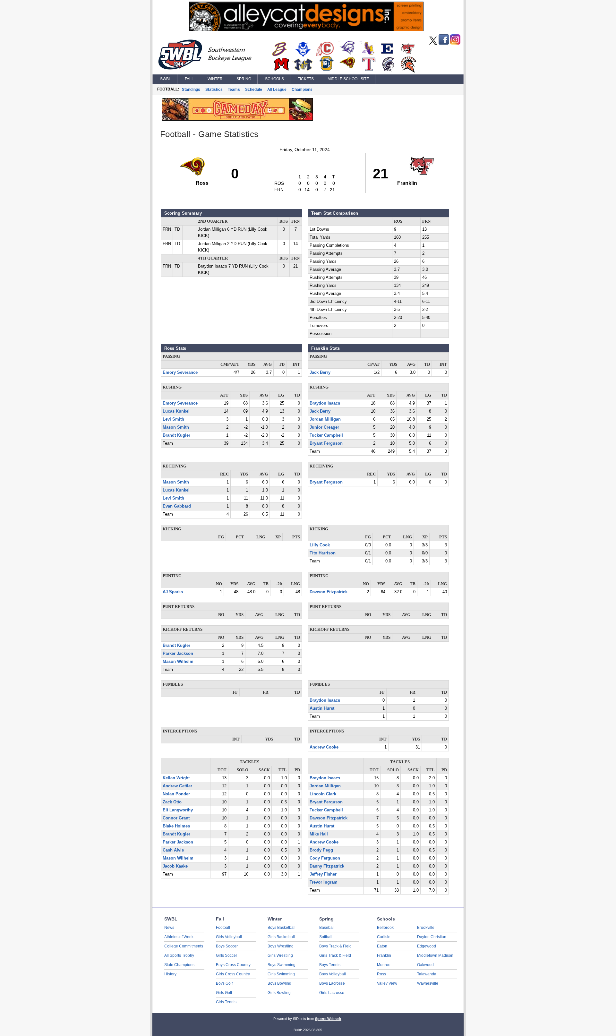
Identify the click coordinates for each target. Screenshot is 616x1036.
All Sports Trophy (179, 955)
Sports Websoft (328, 1019)
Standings (191, 89)
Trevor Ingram (324, 882)
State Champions (179, 965)
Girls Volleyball (229, 937)
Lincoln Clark (323, 794)
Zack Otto (172, 802)
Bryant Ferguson (326, 443)
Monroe (383, 965)
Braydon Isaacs (325, 403)
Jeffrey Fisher (323, 874)
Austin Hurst (322, 708)
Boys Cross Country (233, 965)
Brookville (425, 927)
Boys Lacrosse (332, 983)
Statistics (214, 89)
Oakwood (425, 965)
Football (223, 927)
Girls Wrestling (280, 955)
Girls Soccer (226, 955)
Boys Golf (224, 983)
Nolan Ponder (176, 794)
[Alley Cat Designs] (306, 29)
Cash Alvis (173, 850)
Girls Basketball (281, 937)
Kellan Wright (176, 778)
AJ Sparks (173, 592)
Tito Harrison (323, 553)
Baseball (327, 927)
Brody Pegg (321, 850)
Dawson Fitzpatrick (328, 592)
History (170, 974)
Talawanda (426, 974)
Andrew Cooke (324, 747)
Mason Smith (176, 427)
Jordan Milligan (325, 419)
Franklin (384, 955)
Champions (302, 89)
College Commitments (183, 946)
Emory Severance (180, 372)
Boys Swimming (281, 965)
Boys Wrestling (281, 946)
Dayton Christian (431, 937)
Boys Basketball (281, 927)
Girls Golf (224, 992)
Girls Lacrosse (331, 992)
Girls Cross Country (233, 974)
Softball (325, 937)
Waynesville (427, 983)
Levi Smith (173, 419)
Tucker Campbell (326, 435)
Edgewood (426, 946)
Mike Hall (319, 834)
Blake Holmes (176, 826)
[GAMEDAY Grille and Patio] (237, 119)
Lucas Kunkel (176, 411)
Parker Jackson (178, 653)
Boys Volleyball (332, 974)
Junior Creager (324, 427)
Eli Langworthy (178, 810)
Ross (381, 974)
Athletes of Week (178, 937)
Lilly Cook (320, 545)
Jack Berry (320, 372)
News (169, 927)
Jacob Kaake (175, 866)
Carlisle (383, 937)
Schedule (253, 89)
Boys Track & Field (335, 946)
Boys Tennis (329, 965)
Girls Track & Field (335, 955)
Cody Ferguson (325, 858)
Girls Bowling (279, 992)
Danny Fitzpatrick (327, 866)
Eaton (382, 946)
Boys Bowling (279, 983)
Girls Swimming (281, 974)
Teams (234, 89)
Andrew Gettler (177, 786)
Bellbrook (385, 927)
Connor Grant (176, 818)
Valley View (387, 983)
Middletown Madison (435, 955)
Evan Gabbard (177, 506)
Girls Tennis (226, 1002)
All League (277, 89)
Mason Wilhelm (178, 661)
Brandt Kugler (176, 435)
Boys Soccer (227, 946)
